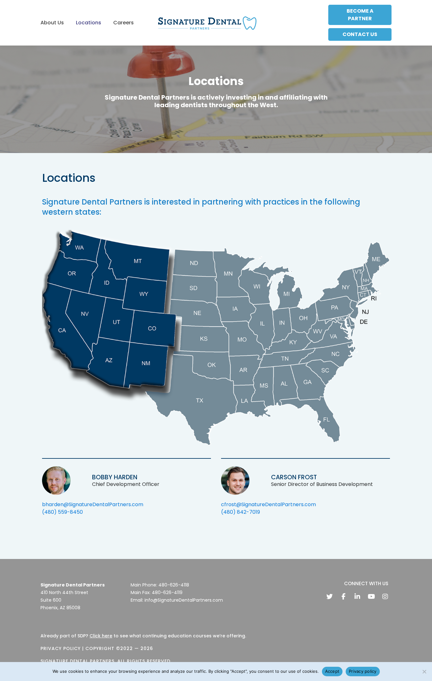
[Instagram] (385, 596)
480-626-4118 (173, 585)
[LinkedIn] (357, 596)
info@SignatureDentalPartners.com (184, 600)
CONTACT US (360, 34)
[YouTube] (371, 596)
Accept (332, 671)
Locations (88, 22)
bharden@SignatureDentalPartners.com (92, 504)
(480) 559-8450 (62, 512)
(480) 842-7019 (240, 512)
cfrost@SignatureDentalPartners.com (268, 504)
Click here (100, 636)
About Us (52, 22)
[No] (424, 671)
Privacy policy (363, 671)
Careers (123, 22)
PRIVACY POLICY (60, 648)
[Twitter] (329, 596)
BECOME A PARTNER (360, 14)
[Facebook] (343, 596)
